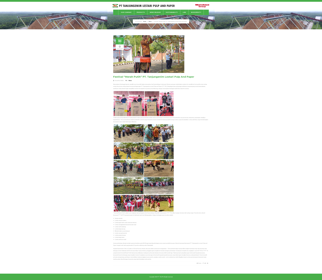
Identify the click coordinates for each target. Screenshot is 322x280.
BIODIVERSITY (196, 12)
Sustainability (172, 12)
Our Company (126, 12)
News (150, 21)
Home (144, 21)
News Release (155, 12)
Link (184, 12)
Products (141, 12)
